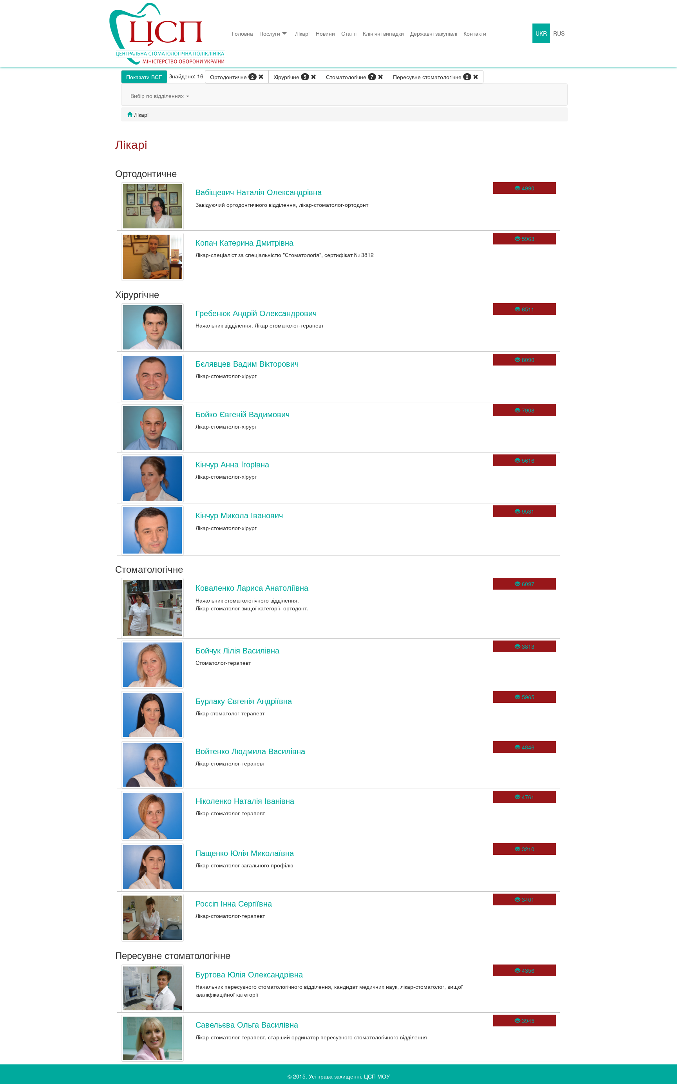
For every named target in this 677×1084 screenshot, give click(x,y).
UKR (541, 33)
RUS (559, 33)
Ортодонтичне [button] (232, 77)
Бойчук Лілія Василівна (237, 650)
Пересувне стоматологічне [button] (431, 77)
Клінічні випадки (383, 33)
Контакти (474, 33)
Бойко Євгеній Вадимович (242, 414)
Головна (242, 33)
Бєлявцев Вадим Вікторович (247, 363)
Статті (349, 33)
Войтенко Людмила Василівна (250, 750)
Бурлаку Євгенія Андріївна (243, 700)
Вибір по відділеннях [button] (157, 96)
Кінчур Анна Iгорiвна (232, 464)
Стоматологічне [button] (349, 77)
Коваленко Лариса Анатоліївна (251, 587)
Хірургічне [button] (289, 77)
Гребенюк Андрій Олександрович (256, 313)
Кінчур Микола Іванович (239, 515)
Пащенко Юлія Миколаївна (244, 852)
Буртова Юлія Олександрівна (249, 974)
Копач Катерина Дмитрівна (244, 242)
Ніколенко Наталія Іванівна (244, 800)
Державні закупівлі (433, 33)
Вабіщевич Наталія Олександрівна (258, 191)
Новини (325, 33)
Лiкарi (302, 33)
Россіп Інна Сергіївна (233, 903)
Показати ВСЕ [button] (144, 77)
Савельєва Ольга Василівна (246, 1024)
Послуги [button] (269, 33)
